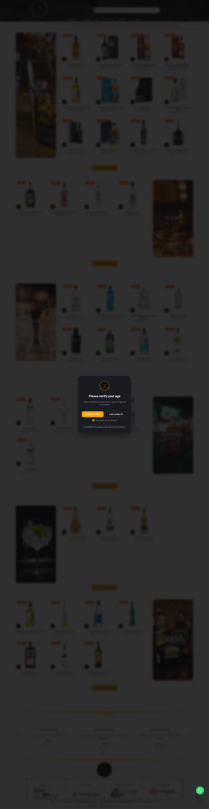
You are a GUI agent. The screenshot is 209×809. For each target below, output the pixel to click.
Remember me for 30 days (106, 420)
